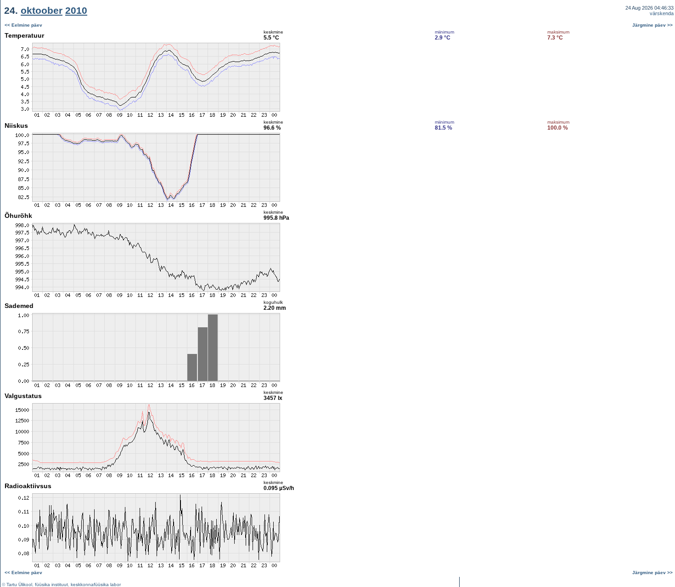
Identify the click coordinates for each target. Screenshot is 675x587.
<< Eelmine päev (23, 25)
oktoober (41, 10)
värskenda (662, 13)
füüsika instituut (51, 584)
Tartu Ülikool (19, 584)
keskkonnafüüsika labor (96, 584)
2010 (76, 10)
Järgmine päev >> (652, 25)
